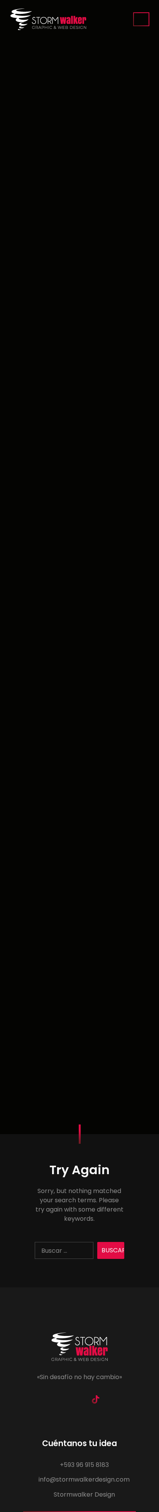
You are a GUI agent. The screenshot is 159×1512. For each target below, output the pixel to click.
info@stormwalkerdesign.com (83, 1479)
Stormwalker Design (83, 1494)
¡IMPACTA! (141, 19)
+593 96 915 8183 (83, 1464)
